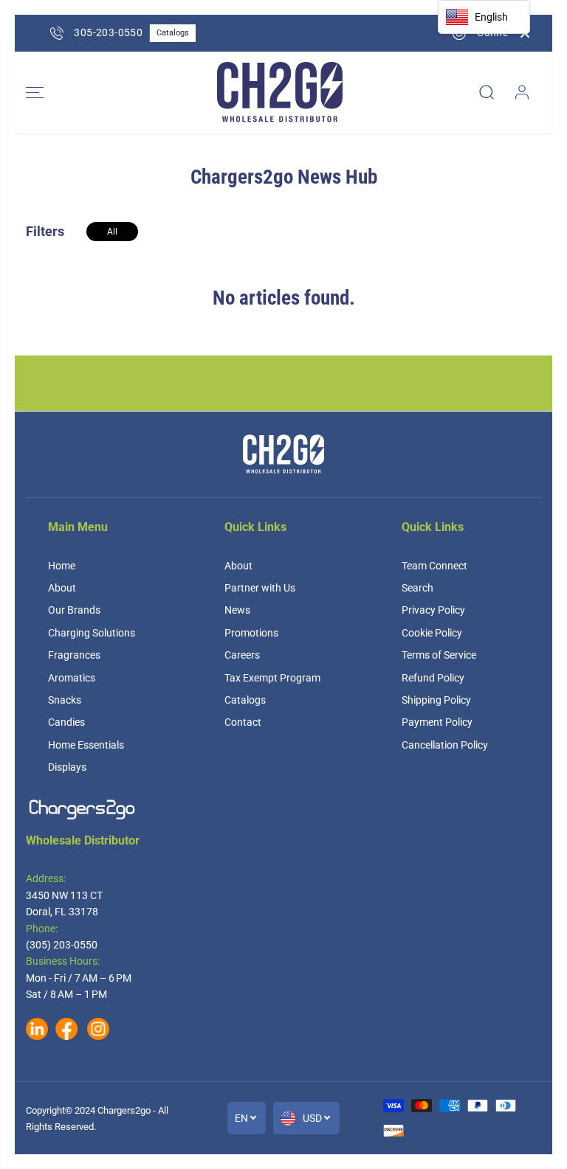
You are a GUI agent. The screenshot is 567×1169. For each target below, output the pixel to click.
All (112, 231)
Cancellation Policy (445, 745)
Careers (242, 655)
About (62, 588)
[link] (283, 809)
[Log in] (522, 92)
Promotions (251, 633)
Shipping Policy (436, 700)
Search (417, 588)
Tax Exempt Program (272, 678)
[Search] (486, 92)
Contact (242, 722)
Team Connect (434, 566)
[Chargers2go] (280, 92)
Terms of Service (439, 655)
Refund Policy (433, 678)
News (237, 610)
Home (61, 566)
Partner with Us (259, 588)
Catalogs (245, 700)
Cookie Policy (432, 633)
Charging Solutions (91, 633)
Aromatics (71, 678)
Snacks (64, 700)
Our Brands (74, 610)
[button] (35, 92)
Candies (66, 722)
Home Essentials (86, 745)
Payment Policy (437, 722)
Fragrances (74, 655)
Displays (67, 767)
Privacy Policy (433, 610)
